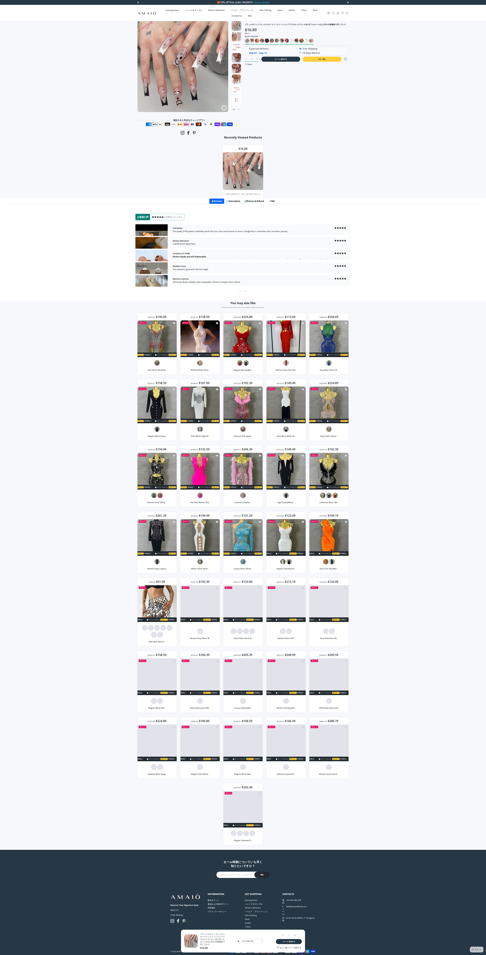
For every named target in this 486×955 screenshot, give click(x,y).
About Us (174, 910)
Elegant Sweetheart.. (286, 568)
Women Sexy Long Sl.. (157, 568)
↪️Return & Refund (254, 201)
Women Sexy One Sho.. (286, 370)
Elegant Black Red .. (157, 708)
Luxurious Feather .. (243, 502)
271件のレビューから (173, 217)
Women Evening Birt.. (286, 708)
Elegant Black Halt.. (243, 774)
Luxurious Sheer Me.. (329, 502)
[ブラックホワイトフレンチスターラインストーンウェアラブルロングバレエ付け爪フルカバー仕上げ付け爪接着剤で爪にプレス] (243, 171)
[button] (137, 2)
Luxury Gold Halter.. (243, 708)
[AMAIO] (146, 13)
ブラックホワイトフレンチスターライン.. (243, 194)
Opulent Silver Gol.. (286, 638)
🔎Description (233, 201)
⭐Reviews (216, 201)
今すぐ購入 (322, 59)
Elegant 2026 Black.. (200, 774)
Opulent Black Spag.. (157, 774)
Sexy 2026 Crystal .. (329, 436)
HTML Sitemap (176, 915)
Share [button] (249, 64)
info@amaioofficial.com (296, 906)
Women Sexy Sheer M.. (200, 638)
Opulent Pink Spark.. (243, 436)
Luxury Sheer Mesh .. (243, 568)
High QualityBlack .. (286, 502)
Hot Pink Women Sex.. (200, 502)
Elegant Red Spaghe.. (243, 370)
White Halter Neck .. (200, 568)
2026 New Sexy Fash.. (329, 708)
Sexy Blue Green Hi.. (329, 370)
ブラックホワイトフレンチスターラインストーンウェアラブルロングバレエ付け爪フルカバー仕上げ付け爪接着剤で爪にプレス (212, 939)
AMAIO (179, 951)
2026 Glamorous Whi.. (200, 708)
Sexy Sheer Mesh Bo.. (157, 370)
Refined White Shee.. (200, 370)
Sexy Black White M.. (286, 436)
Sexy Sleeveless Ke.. (329, 638)
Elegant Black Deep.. (157, 436)
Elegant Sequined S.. (243, 840)
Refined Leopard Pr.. (286, 774)
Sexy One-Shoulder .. (329, 568)
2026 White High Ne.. (200, 436)
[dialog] (333, 13)
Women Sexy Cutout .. (329, 774)
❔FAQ (271, 201)
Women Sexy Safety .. (157, 502)
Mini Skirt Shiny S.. (157, 641)
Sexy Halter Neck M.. (243, 638)
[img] (158, 217)
